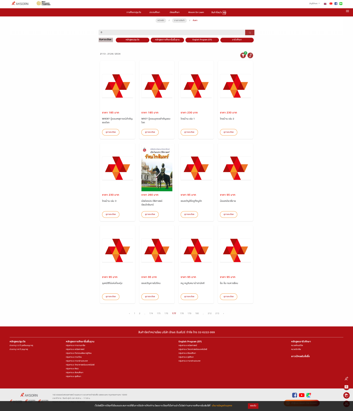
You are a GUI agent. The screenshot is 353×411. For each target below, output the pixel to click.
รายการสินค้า (179, 21)
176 (166, 314)
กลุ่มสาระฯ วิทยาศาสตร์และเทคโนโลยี (80, 365)
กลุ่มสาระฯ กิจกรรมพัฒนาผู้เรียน (79, 353)
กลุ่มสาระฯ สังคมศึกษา (74, 373)
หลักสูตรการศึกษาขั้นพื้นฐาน (167, 40)
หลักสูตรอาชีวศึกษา (301, 342)
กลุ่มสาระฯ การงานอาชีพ (75, 346)
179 (189, 314)
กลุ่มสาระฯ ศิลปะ (72, 369)
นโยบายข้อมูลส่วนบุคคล (222, 406)
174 (151, 314)
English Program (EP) (202, 40)
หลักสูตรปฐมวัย (17, 342)
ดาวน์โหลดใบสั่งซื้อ (300, 357)
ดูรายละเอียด (111, 132)
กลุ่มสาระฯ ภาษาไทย (74, 357)
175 (159, 314)
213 (217, 314)
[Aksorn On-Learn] (346, 387)
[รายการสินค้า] (346, 395)
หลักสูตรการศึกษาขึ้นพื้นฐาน (80, 342)
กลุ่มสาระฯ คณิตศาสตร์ (75, 349)
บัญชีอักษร (313, 4)
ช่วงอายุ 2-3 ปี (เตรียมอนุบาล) (21, 346)
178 (182, 314)
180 (197, 314)
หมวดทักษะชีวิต (297, 346)
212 (210, 314)
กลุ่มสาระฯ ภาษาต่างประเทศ (77, 361)
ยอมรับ (253, 406)
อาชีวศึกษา (237, 40)
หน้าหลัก (161, 21)
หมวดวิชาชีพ (296, 349)
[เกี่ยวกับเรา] (346, 378)
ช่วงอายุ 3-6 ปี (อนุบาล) (19, 349)
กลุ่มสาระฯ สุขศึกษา (73, 377)
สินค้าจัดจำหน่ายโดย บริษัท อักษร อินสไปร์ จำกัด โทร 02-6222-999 (176, 333)
